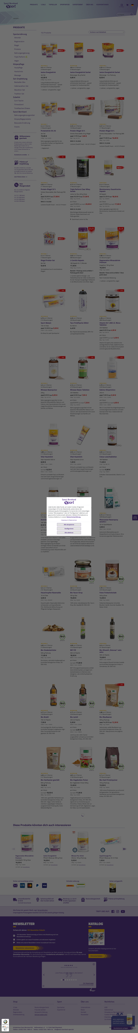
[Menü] (8, 1020)
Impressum (64, 520)
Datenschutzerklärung (73, 517)
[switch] (5, 1030)
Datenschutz (73, 520)
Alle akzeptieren (69, 525)
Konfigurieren (69, 529)
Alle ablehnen (69, 533)
